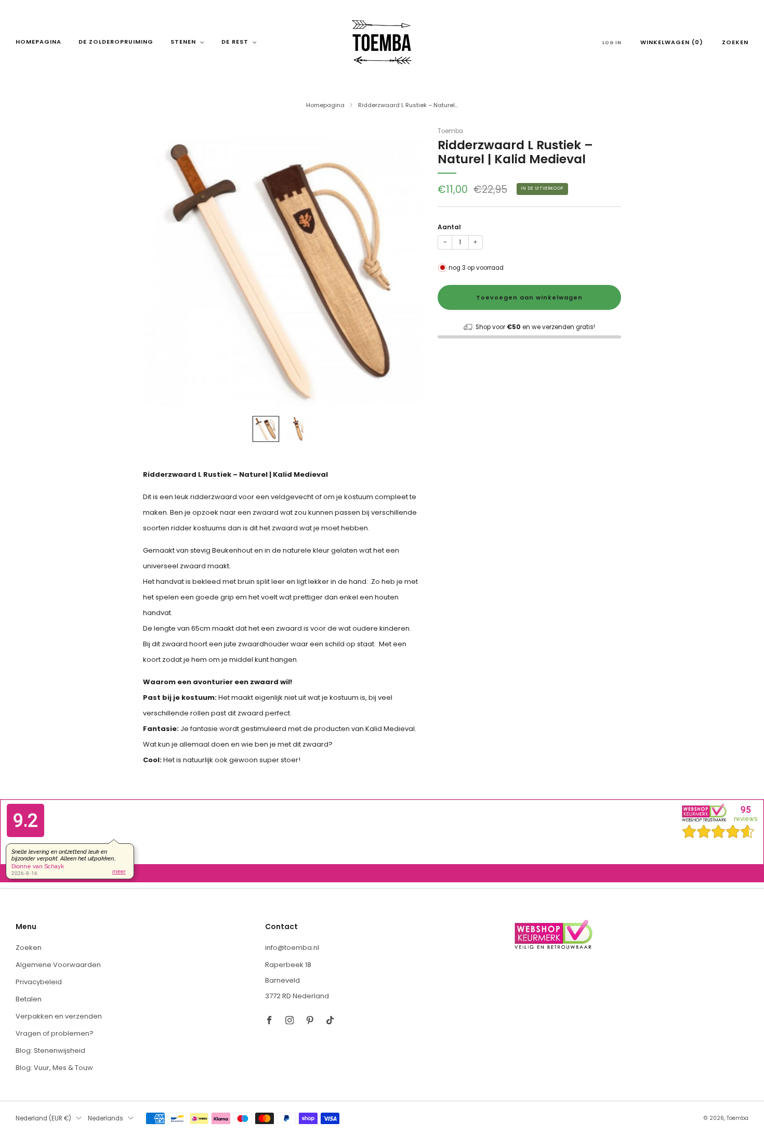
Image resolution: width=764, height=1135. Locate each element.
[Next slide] (402, 267)
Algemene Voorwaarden (58, 965)
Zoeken (735, 42)
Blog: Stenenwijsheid (50, 1050)
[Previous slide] (163, 267)
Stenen (183, 41)
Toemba (450, 131)
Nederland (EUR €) (43, 1118)
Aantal (449, 227)
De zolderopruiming (115, 41)
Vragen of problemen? (55, 1033)
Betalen (29, 999)
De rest (234, 41)
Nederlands (105, 1118)
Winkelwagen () (671, 42)
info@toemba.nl (292, 948)
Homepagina (38, 41)
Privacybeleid (39, 982)
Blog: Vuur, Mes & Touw (54, 1068)
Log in (612, 43)
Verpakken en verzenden (59, 1016)
